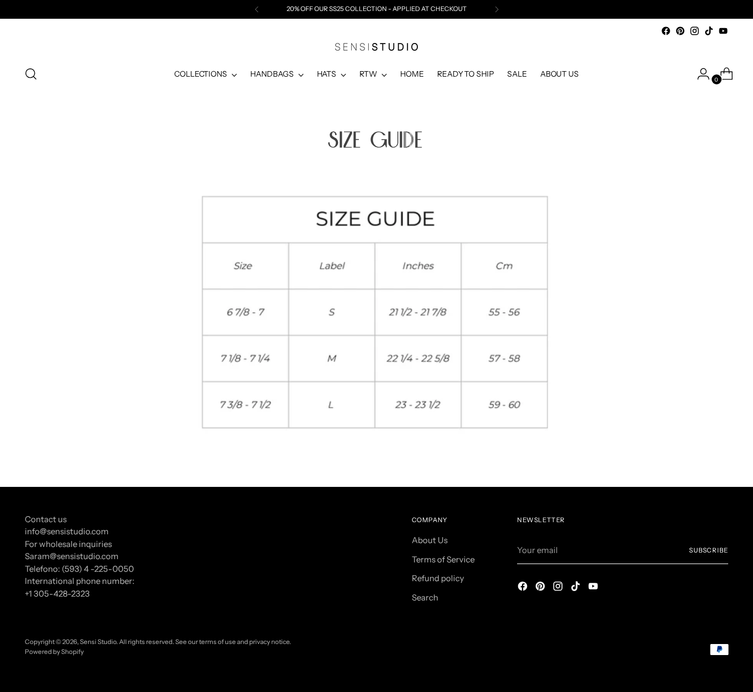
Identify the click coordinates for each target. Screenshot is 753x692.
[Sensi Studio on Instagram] (695, 31)
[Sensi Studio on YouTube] (723, 31)
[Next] (497, 9)
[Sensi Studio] (376, 47)
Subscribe (708, 550)
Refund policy (438, 578)
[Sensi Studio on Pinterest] (680, 31)
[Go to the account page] (699, 74)
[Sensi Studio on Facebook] (666, 31)
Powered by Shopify (54, 652)
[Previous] (257, 9)
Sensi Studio (98, 642)
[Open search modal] (31, 74)
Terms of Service (443, 559)
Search (425, 597)
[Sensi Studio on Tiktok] (709, 31)
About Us (430, 540)
